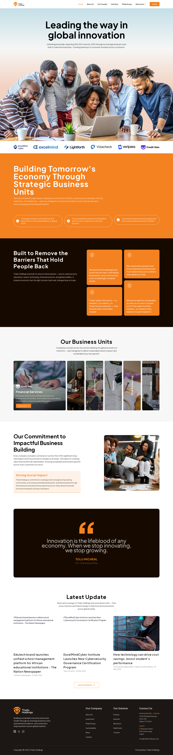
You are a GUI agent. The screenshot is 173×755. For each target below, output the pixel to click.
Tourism (116, 732)
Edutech (116, 719)
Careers (89, 737)
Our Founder (102, 4)
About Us (90, 4)
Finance (116, 715)
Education (117, 723)
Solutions (114, 4)
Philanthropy (127, 4)
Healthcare (117, 728)
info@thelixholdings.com (149, 739)
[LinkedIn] (15, 731)
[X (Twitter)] (19, 731)
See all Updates (85, 685)
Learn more (22, 406)
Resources (140, 4)
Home (80, 4)
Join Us (154, 4)
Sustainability (91, 728)
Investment (90, 719)
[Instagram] (23, 731)
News (88, 732)
